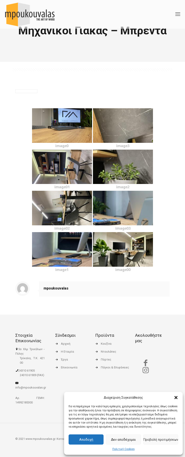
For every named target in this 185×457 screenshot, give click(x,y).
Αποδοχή (86, 440)
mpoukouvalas (56, 288)
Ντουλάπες (108, 351)
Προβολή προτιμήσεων (160, 440)
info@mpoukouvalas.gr (30, 387)
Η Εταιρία (67, 351)
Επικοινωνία (69, 367)
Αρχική (65, 343)
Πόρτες (106, 359)
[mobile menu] (178, 14)
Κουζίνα (106, 343)
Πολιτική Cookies (123, 449)
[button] (176, 397)
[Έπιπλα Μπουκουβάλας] (30, 14)
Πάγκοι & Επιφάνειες (115, 367)
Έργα (64, 359)
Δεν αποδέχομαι (123, 440)
